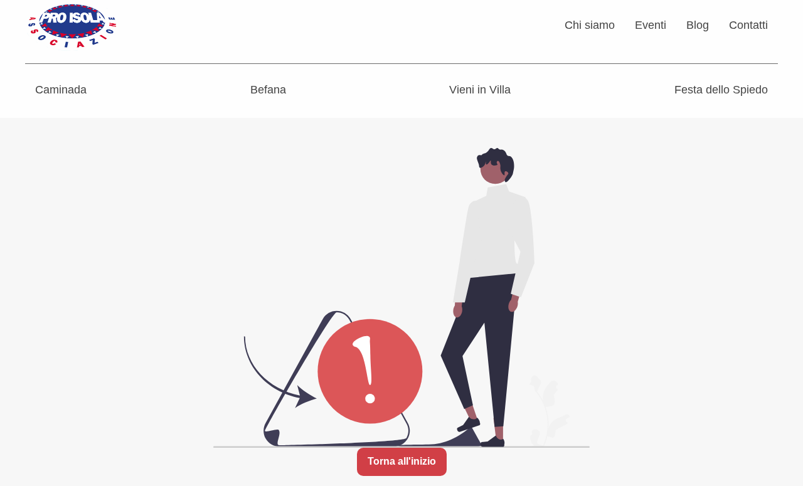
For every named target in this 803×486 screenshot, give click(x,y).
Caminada (61, 89)
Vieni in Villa (480, 89)
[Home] (72, 24)
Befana (268, 89)
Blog (697, 25)
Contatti (748, 25)
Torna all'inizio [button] (402, 461)
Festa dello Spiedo (721, 89)
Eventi (650, 25)
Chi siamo (590, 25)
